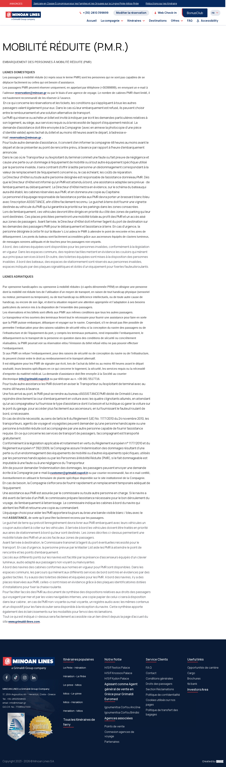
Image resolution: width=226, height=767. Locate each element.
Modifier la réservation (131, 13)
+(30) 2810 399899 (95, 13)
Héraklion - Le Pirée (74, 676)
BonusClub (195, 13)
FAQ (189, 21)
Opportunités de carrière (203, 667)
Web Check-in (167, 13)
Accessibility (209, 21)
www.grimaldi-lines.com (24, 621)
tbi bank (192, 684)
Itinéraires (134, 21)
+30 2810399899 (16, 698)
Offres (175, 21)
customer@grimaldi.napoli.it (69, 472)
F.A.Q (149, 667)
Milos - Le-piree (72, 693)
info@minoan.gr (17, 702)
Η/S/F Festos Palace (117, 667)
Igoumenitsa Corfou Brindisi (122, 712)
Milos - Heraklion (73, 702)
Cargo (191, 673)
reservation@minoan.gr (30, 92)
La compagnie (110, 21)
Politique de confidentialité (163, 695)
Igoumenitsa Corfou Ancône (122, 707)
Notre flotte (113, 659)
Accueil (92, 21)
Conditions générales (159, 678)
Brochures (194, 678)
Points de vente (115, 726)
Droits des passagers (159, 684)
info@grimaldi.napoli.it (34, 378)
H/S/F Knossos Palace (118, 673)
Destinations (158, 21)
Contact (151, 673)
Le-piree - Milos (72, 685)
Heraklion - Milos (73, 710)
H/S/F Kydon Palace (117, 678)
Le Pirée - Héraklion (74, 667)
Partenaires (112, 742)
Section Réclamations (160, 689)
